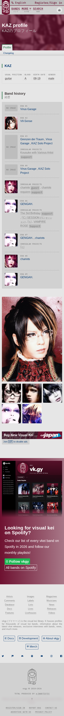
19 (38, 78)
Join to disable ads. (15, 441)
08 (35, 78)
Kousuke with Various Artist (36, 152)
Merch (33, 646)
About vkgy (52, 638)
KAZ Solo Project (41, 143)
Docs (11, 638)
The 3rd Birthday (30, 213)
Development (30, 638)
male (51, 78)
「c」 (29, 221)
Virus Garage (28, 109)
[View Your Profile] (59, 10)
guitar (8, 78)
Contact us (51, 708)
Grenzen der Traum (32, 139)
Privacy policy (43, 712)
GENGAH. (26, 204)
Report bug (35, 708)
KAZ (8, 66)
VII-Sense (26, 121)
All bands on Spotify (21, 567)
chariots (25, 187)
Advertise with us (21, 712)
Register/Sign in (15, 708)
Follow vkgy (19, 561)
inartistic (44, 693)
